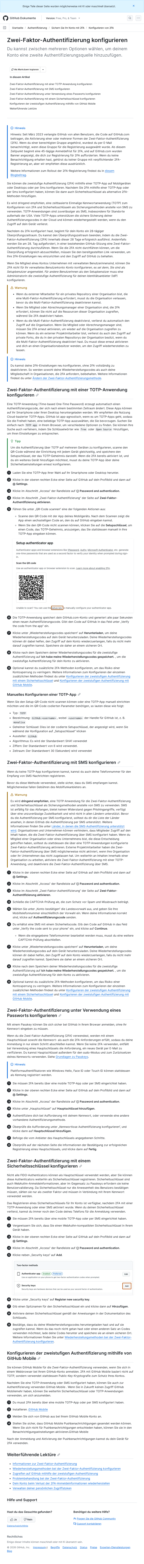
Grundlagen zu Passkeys (72, 1056)
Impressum (39, 1547)
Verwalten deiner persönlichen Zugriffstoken (42, 1488)
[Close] (134, 6)
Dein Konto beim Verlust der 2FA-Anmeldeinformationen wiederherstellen (61, 1483)
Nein (29, 1519)
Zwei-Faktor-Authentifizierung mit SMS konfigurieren (61, 762)
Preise (93, 1547)
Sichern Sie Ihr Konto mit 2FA (67, 27)
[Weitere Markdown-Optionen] (43, 69)
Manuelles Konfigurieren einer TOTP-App (41, 694)
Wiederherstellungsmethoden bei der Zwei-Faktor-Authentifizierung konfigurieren (67, 1468)
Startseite (17, 27)
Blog (9, 1550)
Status (83, 1547)
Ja (15, 1519)
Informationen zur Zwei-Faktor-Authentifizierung (45, 1463)
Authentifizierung (37, 27)
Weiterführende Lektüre (31, 1454)
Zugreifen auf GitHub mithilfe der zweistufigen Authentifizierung (55, 1473)
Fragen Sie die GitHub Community (96, 1518)
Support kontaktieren (89, 1523)
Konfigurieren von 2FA (101, 27)
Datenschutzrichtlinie (17, 1525)
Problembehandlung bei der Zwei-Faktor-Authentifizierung (51, 1478)
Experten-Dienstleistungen (115, 1547)
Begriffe (55, 1547)
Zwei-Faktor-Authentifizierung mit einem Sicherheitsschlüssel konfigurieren (49, 1163)
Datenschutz (70, 1547)
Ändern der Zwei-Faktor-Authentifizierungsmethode (66, 378)
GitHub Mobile (38, 1409)
